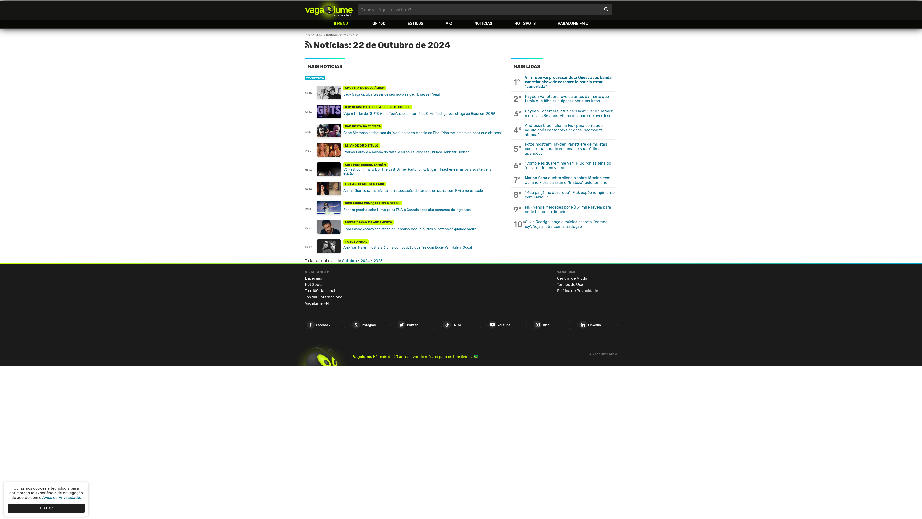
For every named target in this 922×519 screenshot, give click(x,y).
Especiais (313, 278)
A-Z (449, 23)
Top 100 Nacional (320, 291)
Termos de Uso (570, 284)
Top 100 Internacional (324, 297)
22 (356, 35)
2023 (378, 261)
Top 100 (378, 23)
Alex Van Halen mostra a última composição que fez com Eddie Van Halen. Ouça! (407, 248)
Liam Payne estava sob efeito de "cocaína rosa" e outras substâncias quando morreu (411, 229)
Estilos (415, 23)
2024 (343, 35)
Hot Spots (525, 23)
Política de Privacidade (577, 291)
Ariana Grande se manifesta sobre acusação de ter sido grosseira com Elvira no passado (413, 191)
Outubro (349, 261)
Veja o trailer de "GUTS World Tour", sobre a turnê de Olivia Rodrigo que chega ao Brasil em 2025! (419, 114)
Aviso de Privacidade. (61, 497)
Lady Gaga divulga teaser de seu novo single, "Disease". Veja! (391, 95)
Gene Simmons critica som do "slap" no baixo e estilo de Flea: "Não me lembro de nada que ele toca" (422, 133)
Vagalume (329, 10)
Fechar (46, 508)
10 (350, 35)
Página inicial (314, 35)
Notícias (483, 23)
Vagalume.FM (571, 23)
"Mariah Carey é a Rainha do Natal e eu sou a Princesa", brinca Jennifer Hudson (406, 152)
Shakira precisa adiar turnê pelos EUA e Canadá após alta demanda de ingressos (407, 210)
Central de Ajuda (572, 278)
